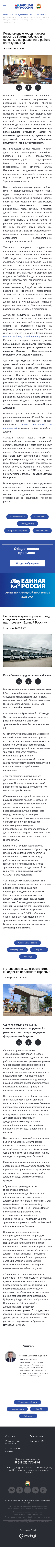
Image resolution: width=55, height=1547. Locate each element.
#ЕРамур (28, 956)
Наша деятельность (23, 15)
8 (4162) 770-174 (27, 1462)
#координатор (27, 523)
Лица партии (36, 1436)
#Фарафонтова (17, 516)
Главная (7, 15)
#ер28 (39, 950)
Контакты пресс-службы (13, 1449)
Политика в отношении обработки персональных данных (27, 1518)
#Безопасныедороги (27, 943)
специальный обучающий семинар (21, 336)
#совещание (42, 530)
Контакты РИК (37, 1441)
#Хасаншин (39, 516)
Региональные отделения (12, 1442)
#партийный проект (17, 530)
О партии (10, 1436)
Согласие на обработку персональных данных (27, 1522)
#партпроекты (17, 950)
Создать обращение (27, 563)
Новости (40, 15)
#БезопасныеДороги (27, 1402)
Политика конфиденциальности (27, 1514)
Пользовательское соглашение (27, 1512)
